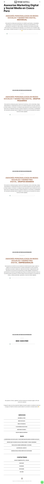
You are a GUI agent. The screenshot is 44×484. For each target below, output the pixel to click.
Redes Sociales (21, 420)
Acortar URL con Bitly (22, 447)
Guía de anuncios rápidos (21, 432)
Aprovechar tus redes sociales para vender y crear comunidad (21, 442)
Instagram (21, 468)
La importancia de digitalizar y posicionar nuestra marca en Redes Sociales (21, 439)
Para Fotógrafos (22, 423)
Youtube (22, 471)
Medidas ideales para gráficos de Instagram (21, 450)
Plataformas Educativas (21, 426)
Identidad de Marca (21, 429)
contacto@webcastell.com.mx (21, 460)
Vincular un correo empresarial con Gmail (22, 445)
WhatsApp (21, 463)
